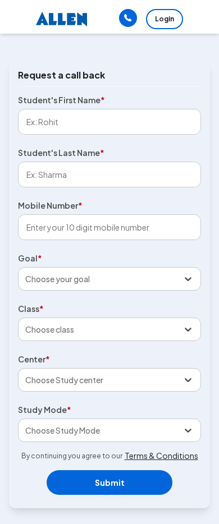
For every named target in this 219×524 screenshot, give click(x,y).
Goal (30, 258)
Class (31, 308)
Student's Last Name (61, 152)
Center (34, 359)
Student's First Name (61, 99)
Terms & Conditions (161, 455)
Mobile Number (50, 205)
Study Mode (44, 409)
